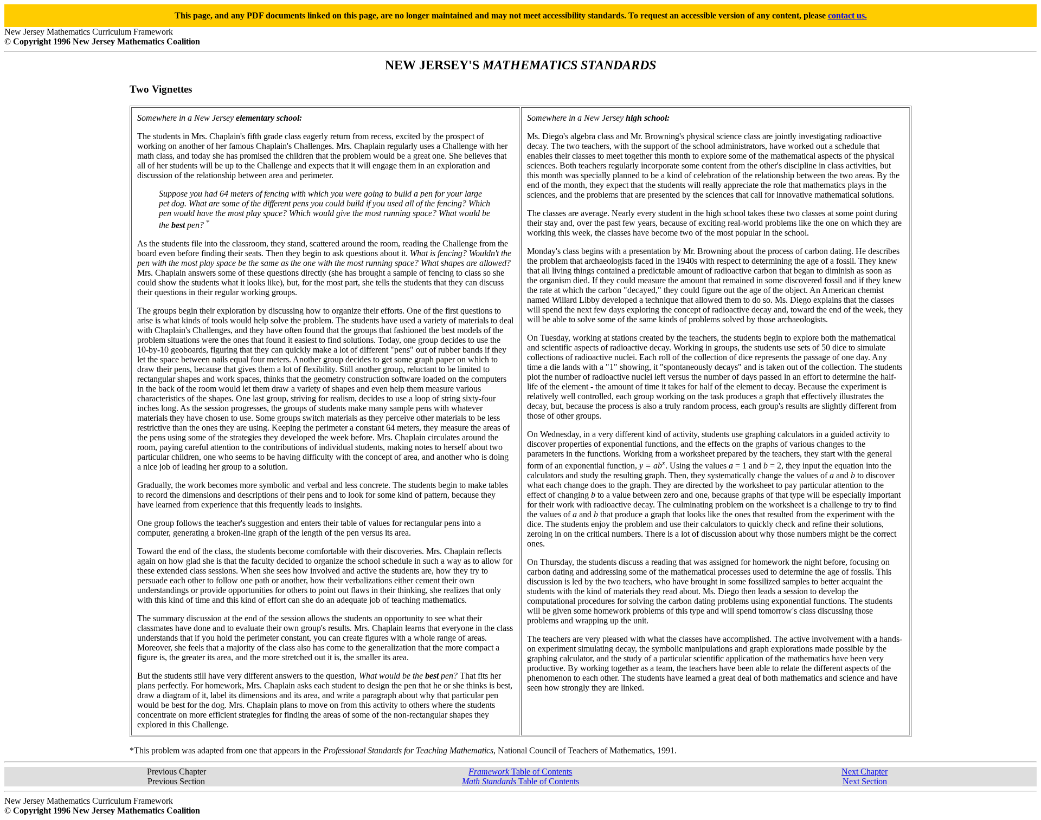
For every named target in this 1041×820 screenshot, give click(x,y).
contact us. (847, 15)
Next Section (865, 781)
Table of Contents (520, 771)
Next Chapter (864, 771)
